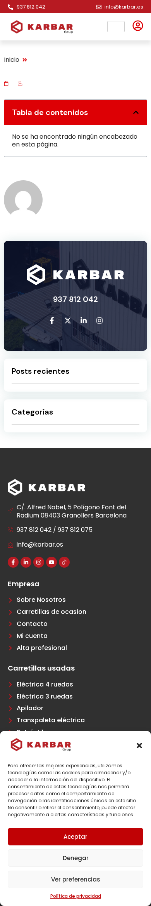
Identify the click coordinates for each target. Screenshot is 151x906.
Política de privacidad (75, 896)
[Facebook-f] (13, 562)
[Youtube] (51, 562)
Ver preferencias (75, 879)
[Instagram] (38, 562)
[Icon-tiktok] (64, 562)
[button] (139, 745)
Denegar (76, 858)
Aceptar (75, 837)
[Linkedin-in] (26, 562)
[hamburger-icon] (116, 26)
